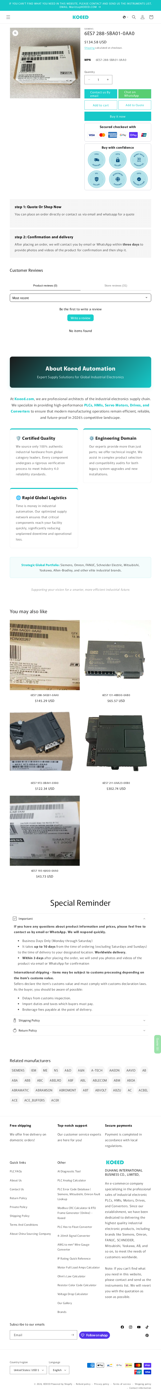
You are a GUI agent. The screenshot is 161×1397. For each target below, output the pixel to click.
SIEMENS (18, 1070)
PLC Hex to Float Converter (75, 1227)
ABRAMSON (44, 1090)
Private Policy (18, 1207)
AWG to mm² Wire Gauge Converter (74, 1246)
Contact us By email (100, 94)
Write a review (80, 317)
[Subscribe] (72, 1335)
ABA (15, 1080)
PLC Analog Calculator (72, 1180)
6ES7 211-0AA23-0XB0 (116, 783)
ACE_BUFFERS (34, 1100)
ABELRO (55, 1080)
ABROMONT (67, 1090)
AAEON (114, 1070)
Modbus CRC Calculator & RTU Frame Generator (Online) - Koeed (77, 1213)
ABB (27, 1080)
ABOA (131, 1080)
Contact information (140, 1387)
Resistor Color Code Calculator (77, 1285)
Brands (62, 1312)
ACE (15, 1100)
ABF (71, 1080)
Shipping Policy (20, 1216)
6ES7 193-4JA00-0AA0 (44, 870)
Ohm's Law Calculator (72, 1276)
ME (45, 1070)
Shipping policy (143, 1383)
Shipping (89, 47)
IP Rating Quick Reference (74, 1258)
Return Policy (18, 1198)
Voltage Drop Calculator (73, 1294)
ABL (83, 1080)
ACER (55, 1100)
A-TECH (97, 1070)
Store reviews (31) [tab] (115, 285)
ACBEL (143, 1090)
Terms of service (122, 1383)
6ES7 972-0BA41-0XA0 (45, 783)
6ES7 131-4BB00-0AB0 (116, 695)
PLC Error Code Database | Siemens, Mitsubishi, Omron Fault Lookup (79, 1194)
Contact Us (17, 1189)
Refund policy (83, 1383)
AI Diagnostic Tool (69, 1171)
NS (56, 1070)
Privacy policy (101, 1383)
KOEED (47, 1383)
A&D (68, 1070)
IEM (33, 1070)
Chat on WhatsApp (131, 93)
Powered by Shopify (61, 1383)
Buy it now (118, 116)
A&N (81, 1070)
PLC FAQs (16, 1171)
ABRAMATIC (20, 1090)
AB (144, 1070)
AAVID (131, 1070)
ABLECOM (100, 1080)
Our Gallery (65, 1303)
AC (130, 1090)
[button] (8, 17)
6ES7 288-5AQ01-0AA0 (45, 695)
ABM (117, 1080)
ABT (86, 1090)
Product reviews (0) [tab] (45, 285)
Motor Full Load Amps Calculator (79, 1267)
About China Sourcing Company (30, 1234)
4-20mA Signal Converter (74, 1236)
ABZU (117, 1090)
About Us (16, 1180)
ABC (40, 1080)
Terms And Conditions (24, 1224)
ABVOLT (101, 1090)
